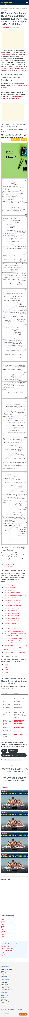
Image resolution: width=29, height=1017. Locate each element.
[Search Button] (27, 2)
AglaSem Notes (6, 946)
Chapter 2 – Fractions (9, 587)
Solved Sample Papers (6, 969)
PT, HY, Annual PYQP (7, 950)
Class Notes (4, 982)
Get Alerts (24, 1014)
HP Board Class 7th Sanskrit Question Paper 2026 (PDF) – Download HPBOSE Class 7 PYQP (14, 869)
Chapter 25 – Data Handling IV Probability (15, 652)
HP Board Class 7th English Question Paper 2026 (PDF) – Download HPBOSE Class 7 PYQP (14, 806)
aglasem (8, 2)
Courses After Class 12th (7, 989)
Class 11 (3, 936)
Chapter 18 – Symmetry (10, 628)
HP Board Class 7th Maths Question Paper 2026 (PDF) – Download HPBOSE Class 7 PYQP (14, 848)
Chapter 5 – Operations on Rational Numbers (15, 595)
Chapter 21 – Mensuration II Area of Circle (15, 638)
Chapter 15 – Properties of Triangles (13, 621)
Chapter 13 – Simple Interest (11, 616)
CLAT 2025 (3, 999)
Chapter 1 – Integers (9, 585)
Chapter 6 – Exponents (10, 598)
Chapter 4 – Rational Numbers (12, 592)
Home (2, 6)
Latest (2, 1002)
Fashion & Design (5, 1001)
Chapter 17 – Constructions (11, 626)
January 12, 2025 (15, 27)
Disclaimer (3, 1009)
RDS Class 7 (13, 751)
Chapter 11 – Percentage (10, 610)
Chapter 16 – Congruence (10, 623)
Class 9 (6, 672)
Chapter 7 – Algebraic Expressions (13, 600)
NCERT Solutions (5, 984)
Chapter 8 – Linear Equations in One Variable (16, 603)
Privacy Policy (19, 1009)
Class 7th (7, 759)
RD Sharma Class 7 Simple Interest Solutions (13, 68)
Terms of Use (11, 1009)
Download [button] (15, 139)
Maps (3, 955)
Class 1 (3, 919)
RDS (4, 751)
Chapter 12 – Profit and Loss (11, 613)
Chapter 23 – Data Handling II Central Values (15, 645)
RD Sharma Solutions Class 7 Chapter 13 (14, 755)
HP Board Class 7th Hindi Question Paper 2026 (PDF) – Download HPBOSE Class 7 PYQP (14, 827)
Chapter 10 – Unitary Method (11, 608)
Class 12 (3, 938)
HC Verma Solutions (6, 987)
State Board (4, 976)
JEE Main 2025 (4, 996)
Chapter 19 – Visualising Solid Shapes (14, 631)
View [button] (23, 139)
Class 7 (6, 667)
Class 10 (6, 675)
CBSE (2, 974)
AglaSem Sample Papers (8, 948)
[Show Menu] (2, 2)
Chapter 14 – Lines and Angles (12, 618)
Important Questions (7, 952)
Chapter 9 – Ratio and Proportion (12, 605)
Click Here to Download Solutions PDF (12, 97)
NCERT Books (4, 986)
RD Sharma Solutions (19, 735)
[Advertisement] (13, 39)
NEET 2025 (4, 997)
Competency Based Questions (9, 954)
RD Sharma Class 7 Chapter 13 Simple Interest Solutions (19, 721)
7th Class (6, 6)
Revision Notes (4, 973)
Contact (2, 1010)
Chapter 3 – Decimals (9, 590)
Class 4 (3, 924)
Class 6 (6, 664)
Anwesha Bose (5, 27)
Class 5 (3, 926)
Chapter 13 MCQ (8, 567)
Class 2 (3, 921)
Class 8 (6, 670)
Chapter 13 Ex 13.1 (9, 564)
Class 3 (3, 923)
